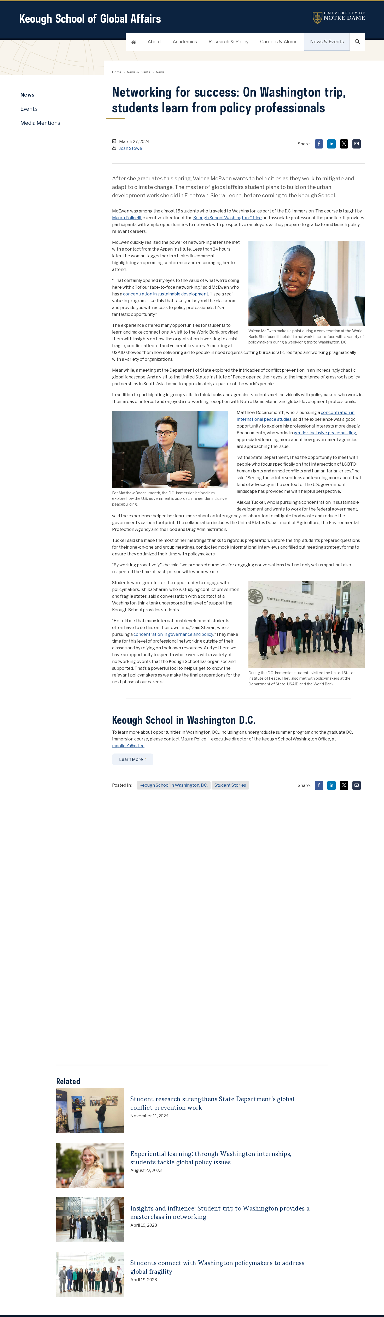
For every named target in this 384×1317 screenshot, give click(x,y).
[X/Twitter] (344, 144)
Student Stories (230, 785)
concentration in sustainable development (165, 294)
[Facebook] (319, 144)
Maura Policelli (126, 217)
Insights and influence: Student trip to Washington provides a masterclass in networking (220, 1211)
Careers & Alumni (279, 41)
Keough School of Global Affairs (90, 18)
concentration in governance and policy (173, 634)
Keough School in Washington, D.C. (173, 785)
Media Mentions (40, 123)
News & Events (327, 41)
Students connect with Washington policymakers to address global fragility (217, 1266)
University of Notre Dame (339, 18)
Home (116, 72)
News (160, 72)
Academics (185, 41)
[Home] (134, 42)
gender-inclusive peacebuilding (325, 432)
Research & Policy (228, 41)
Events (29, 109)
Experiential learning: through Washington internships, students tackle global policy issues (210, 1157)
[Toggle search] (357, 42)
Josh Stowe (130, 148)
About (154, 41)
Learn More (131, 759)
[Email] (356, 144)
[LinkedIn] (331, 144)
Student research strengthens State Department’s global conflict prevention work (212, 1102)
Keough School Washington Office (227, 217)
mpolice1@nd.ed (128, 745)
